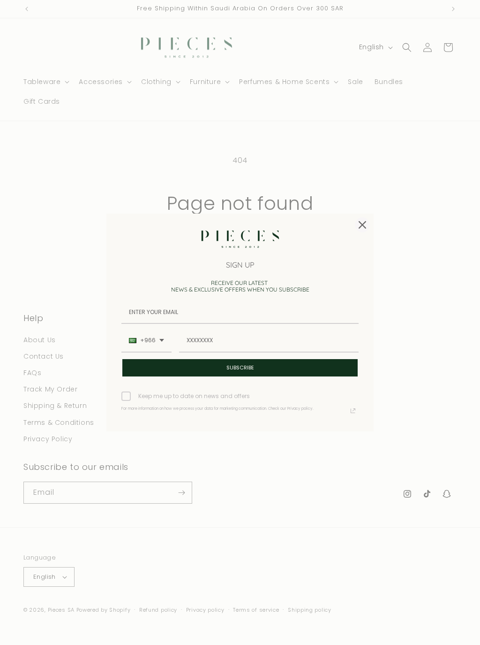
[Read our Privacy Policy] (353, 410)
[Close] (362, 225)
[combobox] (146, 341)
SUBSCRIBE (240, 367)
